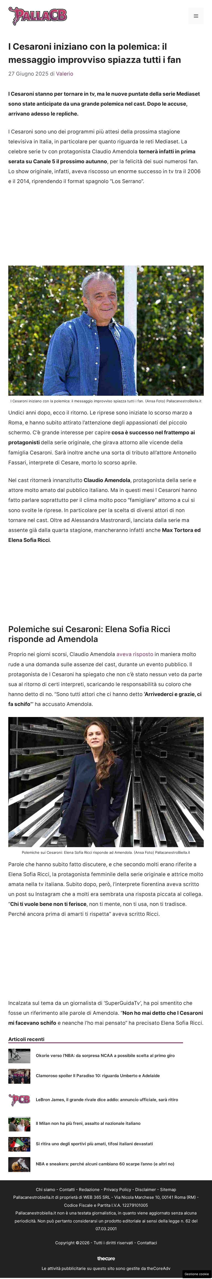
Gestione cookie (197, 1274)
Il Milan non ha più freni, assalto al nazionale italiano (88, 1123)
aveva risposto (134, 654)
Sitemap (168, 1189)
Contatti (67, 1189)
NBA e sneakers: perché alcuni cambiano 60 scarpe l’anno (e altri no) (105, 1163)
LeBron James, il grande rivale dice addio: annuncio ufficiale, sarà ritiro (107, 1099)
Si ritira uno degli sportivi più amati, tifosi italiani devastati (94, 1143)
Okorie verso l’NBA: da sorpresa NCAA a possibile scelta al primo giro (105, 1055)
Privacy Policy (117, 1189)
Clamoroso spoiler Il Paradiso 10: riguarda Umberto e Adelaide (98, 1075)
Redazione (89, 1189)
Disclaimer (145, 1189)
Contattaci (147, 1242)
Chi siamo (45, 1189)
